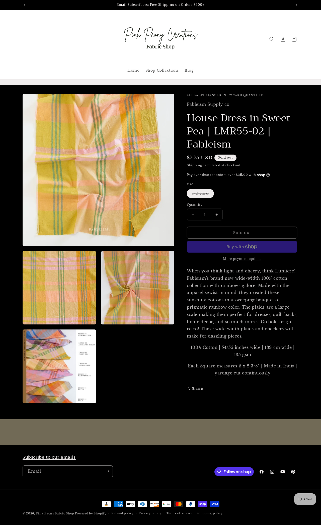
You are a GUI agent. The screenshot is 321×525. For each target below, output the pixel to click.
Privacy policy (150, 513)
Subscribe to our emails (49, 457)
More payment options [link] (242, 259)
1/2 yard (203, 194)
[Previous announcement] (24, 5)
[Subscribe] (107, 471)
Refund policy (122, 513)
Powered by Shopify (91, 513)
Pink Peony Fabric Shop (55, 513)
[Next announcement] (296, 5)
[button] (271, 39)
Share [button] (197, 388)
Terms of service (179, 513)
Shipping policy (210, 513)
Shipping (194, 165)
